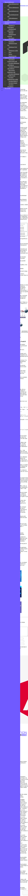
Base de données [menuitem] (12, 56)
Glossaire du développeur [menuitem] (10, 40)
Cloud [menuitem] (10, 52)
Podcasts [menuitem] (7, 23)
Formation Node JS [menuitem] (13, 81)
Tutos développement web (21, 5)
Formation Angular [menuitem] (13, 83)
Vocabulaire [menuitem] (11, 41)
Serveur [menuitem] (10, 54)
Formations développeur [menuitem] (10, 22)
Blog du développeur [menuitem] (9, 2)
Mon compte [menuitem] (7, 88)
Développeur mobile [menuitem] (13, 50)
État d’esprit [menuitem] (11, 38)
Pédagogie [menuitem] (11, 32)
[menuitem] (5, 90)
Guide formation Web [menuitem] (9, 58)
